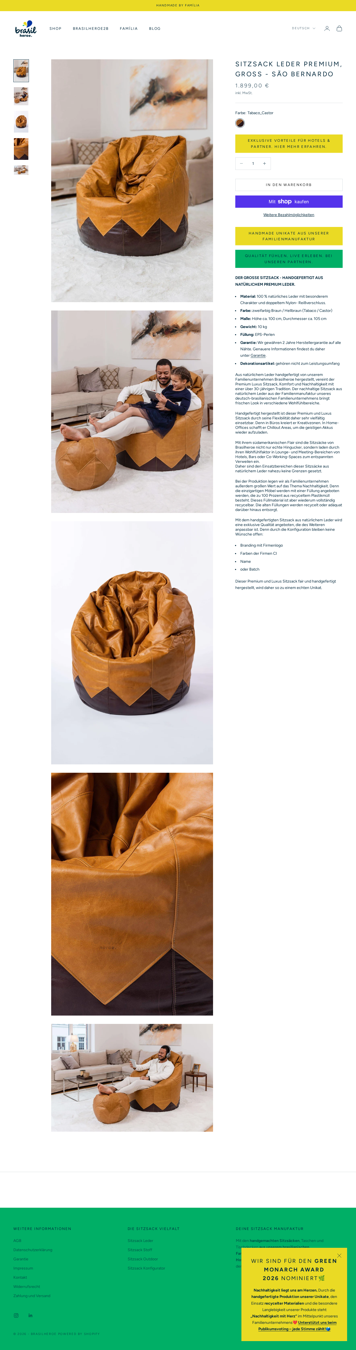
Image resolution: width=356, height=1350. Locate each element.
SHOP (56, 28)
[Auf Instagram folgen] (16, 1315)
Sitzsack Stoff (140, 1250)
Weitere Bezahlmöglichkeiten (288, 214)
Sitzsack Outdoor (143, 1259)
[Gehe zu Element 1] (21, 70)
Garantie (258, 355)
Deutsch (301, 28)
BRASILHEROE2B (91, 28)
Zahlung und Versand (31, 1295)
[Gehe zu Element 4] (21, 149)
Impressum (23, 1268)
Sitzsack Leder (140, 1240)
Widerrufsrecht (26, 1286)
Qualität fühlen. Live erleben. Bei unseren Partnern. (289, 259)
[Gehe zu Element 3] (21, 121)
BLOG (155, 28)
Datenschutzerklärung (32, 1250)
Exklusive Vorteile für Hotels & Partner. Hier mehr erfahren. (289, 143)
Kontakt (20, 1277)
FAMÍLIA (129, 28)
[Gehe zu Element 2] (21, 96)
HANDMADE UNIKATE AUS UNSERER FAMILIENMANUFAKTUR (289, 236)
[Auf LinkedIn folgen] (30, 1315)
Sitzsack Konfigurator (146, 1268)
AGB (17, 1240)
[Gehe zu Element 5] (21, 170)
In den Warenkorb (289, 185)
